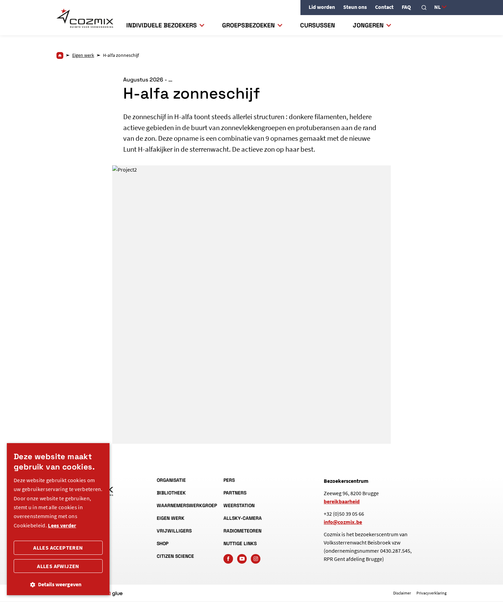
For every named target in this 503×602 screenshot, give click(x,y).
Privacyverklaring (431, 592)
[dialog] (58, 519)
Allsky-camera (242, 518)
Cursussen (317, 25)
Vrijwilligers (174, 531)
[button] (58, 584)
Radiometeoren (242, 531)
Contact (384, 6)
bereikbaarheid (342, 501)
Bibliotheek (171, 493)
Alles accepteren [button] (58, 547)
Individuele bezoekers (161, 25)
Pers (229, 480)
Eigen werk (170, 518)
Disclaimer (402, 592)
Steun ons (355, 6)
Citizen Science (175, 556)
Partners (234, 493)
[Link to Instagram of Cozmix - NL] (255, 559)
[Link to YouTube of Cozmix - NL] (242, 559)
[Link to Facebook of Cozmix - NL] (228, 559)
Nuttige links (240, 543)
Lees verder (62, 525)
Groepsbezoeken (248, 25)
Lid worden (322, 6)
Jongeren (368, 25)
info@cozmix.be (343, 521)
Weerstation (239, 505)
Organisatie (171, 480)
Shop (162, 543)
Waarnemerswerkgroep (184, 505)
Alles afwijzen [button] (58, 566)
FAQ (406, 6)
